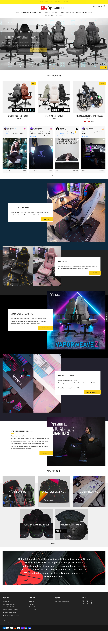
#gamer (63, 135)
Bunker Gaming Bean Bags (67, 13)
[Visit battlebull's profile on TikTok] (57, 128)
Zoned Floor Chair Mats (51, 13)
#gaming (58, 135)
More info (94, 273)
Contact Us (32, 607)
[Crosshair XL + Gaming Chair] (19, 97)
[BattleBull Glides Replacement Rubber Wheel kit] (89, 97)
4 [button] (56, 68)
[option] (54, 44)
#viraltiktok (59, 133)
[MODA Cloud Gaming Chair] (54, 97)
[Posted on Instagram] (25, 129)
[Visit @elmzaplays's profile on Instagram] (5, 128)
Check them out (45, 328)
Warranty (32, 604)
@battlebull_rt (7, 133)
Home (17, 13)
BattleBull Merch (49, 15)
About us (31, 601)
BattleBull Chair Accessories (84, 13)
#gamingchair (70, 133)
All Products (59, 15)
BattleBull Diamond (91, 392)
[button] (2, 149)
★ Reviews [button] (106, 317)
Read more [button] (33, 136)
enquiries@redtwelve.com (62, 601)
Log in (95, 6)
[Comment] (8, 171)
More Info (46, 219)
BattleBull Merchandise (9, 612)
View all (53, 543)
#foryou (64, 133)
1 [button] (51, 68)
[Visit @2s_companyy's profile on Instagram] (31, 128)
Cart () (100, 6)
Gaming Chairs (25, 13)
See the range (45, 453)
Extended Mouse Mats (35, 13)
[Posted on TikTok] (77, 129)
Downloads (32, 609)
